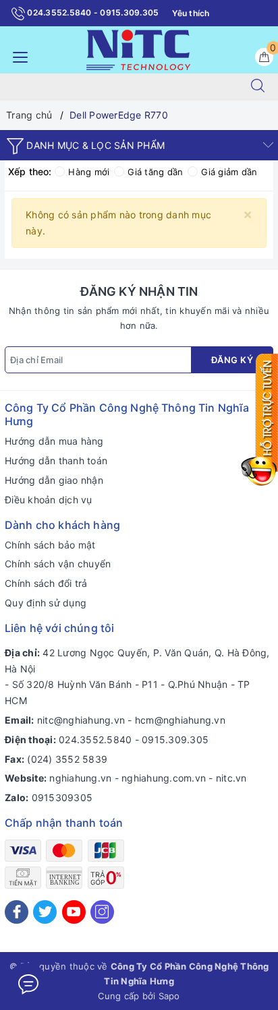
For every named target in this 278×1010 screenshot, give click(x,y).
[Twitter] (45, 912)
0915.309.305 (175, 739)
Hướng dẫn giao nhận (54, 480)
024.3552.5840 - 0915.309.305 (92, 12)
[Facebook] (16, 912)
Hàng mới (88, 171)
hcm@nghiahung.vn (180, 720)
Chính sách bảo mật (50, 544)
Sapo (169, 995)
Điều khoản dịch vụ (48, 499)
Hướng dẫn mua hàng (54, 441)
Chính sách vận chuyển (58, 563)
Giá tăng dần (155, 171)
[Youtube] (74, 912)
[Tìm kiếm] (258, 86)
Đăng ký (232, 359)
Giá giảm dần (229, 171)
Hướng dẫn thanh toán (56, 460)
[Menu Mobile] (16, 55)
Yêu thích (190, 13)
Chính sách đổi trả (46, 583)
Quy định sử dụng (45, 602)
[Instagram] (102, 912)
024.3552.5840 (95, 739)
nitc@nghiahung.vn (81, 720)
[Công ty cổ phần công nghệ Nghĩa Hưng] (138, 49)
